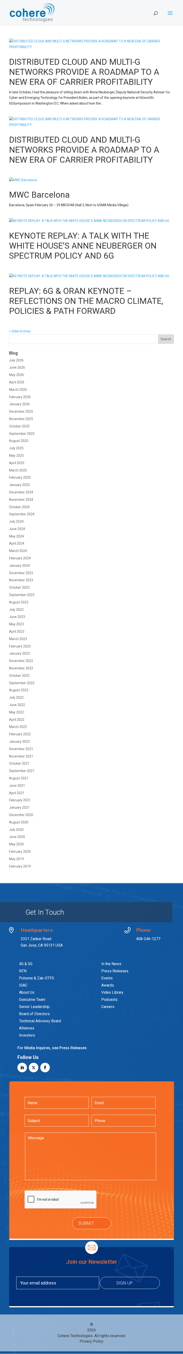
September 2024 (22, 514)
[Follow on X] (33, 1067)
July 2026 (16, 360)
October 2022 (19, 675)
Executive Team (32, 999)
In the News (111, 964)
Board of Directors (34, 1014)
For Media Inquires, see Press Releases (52, 1048)
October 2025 (19, 426)
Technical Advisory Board (40, 1021)
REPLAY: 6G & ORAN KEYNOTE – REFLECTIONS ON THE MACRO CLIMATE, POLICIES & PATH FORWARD (86, 301)
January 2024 (19, 565)
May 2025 (16, 455)
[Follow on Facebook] (45, 1067)
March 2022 (18, 727)
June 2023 (17, 617)
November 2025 (21, 419)
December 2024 (21, 492)
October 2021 (19, 763)
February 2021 (20, 800)
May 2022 (16, 712)
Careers (107, 1006)
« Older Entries (20, 331)
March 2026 (18, 389)
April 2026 (16, 382)
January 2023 (19, 653)
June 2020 (17, 837)
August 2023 (18, 602)
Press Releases (114, 971)
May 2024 (16, 536)
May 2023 (16, 624)
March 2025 (18, 470)
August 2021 (18, 778)
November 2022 (21, 668)
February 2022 (20, 734)
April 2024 (16, 543)
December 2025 (21, 411)
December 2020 (21, 815)
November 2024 (21, 499)
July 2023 (16, 610)
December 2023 (21, 573)
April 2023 (16, 631)
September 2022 (22, 683)
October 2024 (19, 507)
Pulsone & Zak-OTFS (36, 978)
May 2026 (16, 375)
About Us (26, 992)
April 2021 (16, 793)
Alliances (26, 1028)
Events (107, 978)
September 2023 (22, 595)
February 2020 (20, 851)
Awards (107, 985)
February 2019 (20, 866)
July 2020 (16, 830)
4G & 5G (25, 964)
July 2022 (16, 697)
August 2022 (18, 690)
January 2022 (19, 741)
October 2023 (19, 587)
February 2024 (20, 558)
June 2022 (17, 705)
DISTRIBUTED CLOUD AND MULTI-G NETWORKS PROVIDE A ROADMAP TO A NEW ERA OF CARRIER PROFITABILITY (84, 72)
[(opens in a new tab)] (91, 122)
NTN (22, 971)
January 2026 (19, 404)
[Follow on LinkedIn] (22, 1067)
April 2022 (16, 720)
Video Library (112, 992)
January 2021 (19, 807)
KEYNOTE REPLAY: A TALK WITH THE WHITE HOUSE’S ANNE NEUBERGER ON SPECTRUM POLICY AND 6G (83, 246)
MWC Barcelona (39, 195)
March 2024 (18, 551)
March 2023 (18, 639)
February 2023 (20, 646)
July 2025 (16, 448)
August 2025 (18, 441)
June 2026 (17, 367)
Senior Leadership (34, 1006)
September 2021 (22, 771)
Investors (27, 1035)
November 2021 (21, 756)
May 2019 (16, 859)
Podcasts (109, 999)
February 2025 (20, 477)
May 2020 (16, 844)
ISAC (23, 985)
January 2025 (19, 485)
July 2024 (16, 521)
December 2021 (21, 749)
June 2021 (17, 785)
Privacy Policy (91, 1341)
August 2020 (18, 822)
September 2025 (22, 434)
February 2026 (20, 397)
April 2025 (16, 463)
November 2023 (21, 580)
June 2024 (17, 529)
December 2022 (21, 661)
